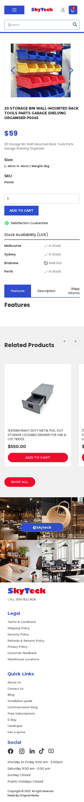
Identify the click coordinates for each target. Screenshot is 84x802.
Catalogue (15, 725)
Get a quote (16, 732)
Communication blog (22, 707)
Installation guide (20, 701)
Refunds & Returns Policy (26, 640)
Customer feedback (22, 653)
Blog (11, 694)
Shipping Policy (19, 628)
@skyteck (42, 527)
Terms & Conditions (22, 621)
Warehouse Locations (23, 659)
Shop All (19, 482)
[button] (14, 10)
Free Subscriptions (21, 713)
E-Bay (12, 719)
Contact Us (15, 688)
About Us (14, 682)
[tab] (17, 291)
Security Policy (18, 634)
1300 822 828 (26, 599)
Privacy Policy (17, 646)
